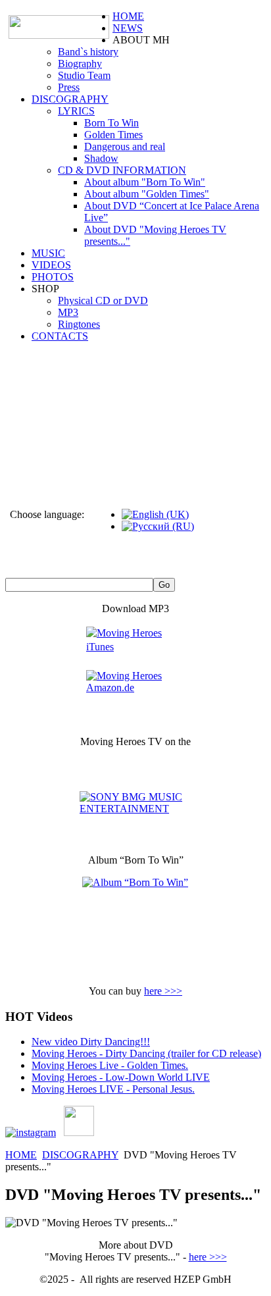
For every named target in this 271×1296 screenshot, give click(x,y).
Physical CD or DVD (103, 300)
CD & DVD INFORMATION (122, 170)
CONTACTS (60, 336)
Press (69, 87)
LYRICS (76, 111)
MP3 (68, 312)
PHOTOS (53, 276)
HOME (128, 16)
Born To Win (111, 122)
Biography (80, 63)
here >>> (163, 991)
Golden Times (113, 134)
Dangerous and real (124, 146)
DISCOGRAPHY (70, 99)
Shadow (101, 158)
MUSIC (48, 253)
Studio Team (84, 75)
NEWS (127, 28)
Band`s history (88, 51)
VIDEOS (51, 265)
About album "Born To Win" (144, 182)
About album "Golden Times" (146, 193)
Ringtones (79, 324)
